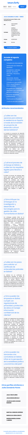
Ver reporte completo (12, 47)
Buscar (22, 6)
